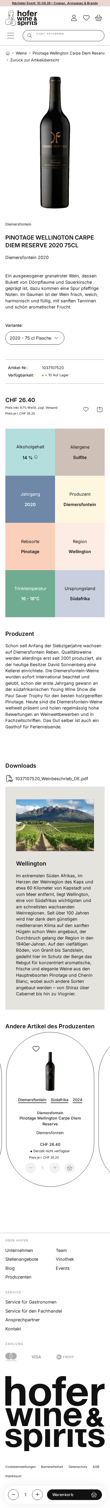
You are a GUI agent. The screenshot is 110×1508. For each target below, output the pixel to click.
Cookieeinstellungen (20, 1467)
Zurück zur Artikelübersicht (34, 60)
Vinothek (65, 1259)
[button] (86, 409)
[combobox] (64, 35)
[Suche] (29, 35)
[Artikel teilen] (100, 409)
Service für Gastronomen (31, 1302)
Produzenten (18, 1277)
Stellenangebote (21, 1259)
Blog (10, 1268)
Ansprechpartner (22, 1319)
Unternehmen (19, 1250)
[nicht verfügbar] (69, 1168)
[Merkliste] (86, 18)
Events (63, 1268)
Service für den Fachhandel (33, 1311)
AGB (96, 1467)
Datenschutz (78, 1467)
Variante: (14, 325)
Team (61, 1250)
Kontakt (13, 1328)
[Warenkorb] (98, 18)
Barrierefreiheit (52, 1467)
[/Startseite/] (7, 53)
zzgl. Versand (47, 408)
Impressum (13, 1476)
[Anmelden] (74, 18)
